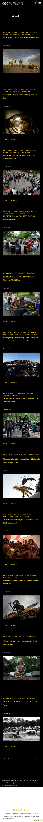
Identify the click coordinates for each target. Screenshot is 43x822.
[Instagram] (29, 810)
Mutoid (5, 34)
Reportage (26, 34)
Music (34, 32)
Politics (30, 393)
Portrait (18, 334)
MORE (28, 32)
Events (21, 32)
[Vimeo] (21, 810)
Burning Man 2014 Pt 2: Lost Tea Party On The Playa (21, 37)
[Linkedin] (27, 810)
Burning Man (12, 32)
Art (4, 32)
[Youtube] (19, 810)
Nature (23, 332)
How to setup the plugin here (9, 785)
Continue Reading (10, 79)
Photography (15, 34)
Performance (8, 213)
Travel (36, 334)
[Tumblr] (24, 810)
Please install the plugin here (9, 783)
